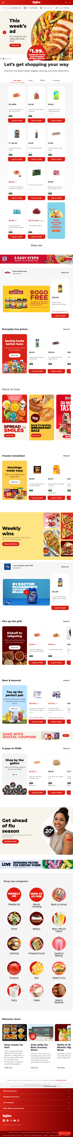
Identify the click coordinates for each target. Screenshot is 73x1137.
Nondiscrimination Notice (55, 1135)
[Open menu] (3, 2)
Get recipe (61, 1067)
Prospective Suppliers (36, 1135)
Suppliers (45, 1135)
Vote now (34, 1067)
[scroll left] (4, 32)
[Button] (1, 59)
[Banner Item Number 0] (3, 58)
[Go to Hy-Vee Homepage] (37, 2)
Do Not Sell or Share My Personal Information (32, 1132)
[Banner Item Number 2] (8, 58)
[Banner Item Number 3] (10, 58)
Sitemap (11, 1132)
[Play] (26, 592)
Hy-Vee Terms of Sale (50, 1086)
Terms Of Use (54, 1132)
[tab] (17, 80)
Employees (26, 1135)
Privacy (17, 1132)
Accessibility (67, 1135)
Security (47, 1132)
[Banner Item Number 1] (5, 58)
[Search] (65, 2)
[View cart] (69, 2)
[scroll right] (68, 32)
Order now (8, 1067)
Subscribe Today (61, 1080)
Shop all (66, 329)
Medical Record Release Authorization (12, 1135)
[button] (52, 493)
